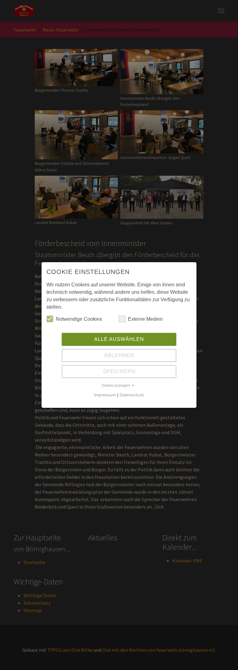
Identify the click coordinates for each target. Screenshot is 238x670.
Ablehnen (119, 355)
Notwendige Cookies (79, 319)
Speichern (119, 371)
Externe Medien (145, 319)
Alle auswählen (119, 339)
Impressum (105, 394)
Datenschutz (132, 394)
